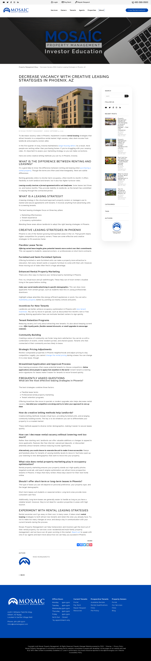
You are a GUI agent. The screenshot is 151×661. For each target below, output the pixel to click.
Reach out (76, 532)
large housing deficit (67, 146)
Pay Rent (77, 605)
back (22, 575)
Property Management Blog (28, 67)
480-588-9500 (141, 2)
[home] (16, 10)
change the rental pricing (56, 355)
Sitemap (109, 646)
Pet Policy (95, 611)
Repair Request (79, 608)
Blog (114, 611)
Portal (75, 602)
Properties (92, 10)
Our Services (117, 605)
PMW (102, 646)
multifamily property (27, 300)
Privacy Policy (118, 646)
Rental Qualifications (99, 605)
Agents (82, 10)
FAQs (93, 608)
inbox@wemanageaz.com (18, 624)
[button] (4, 2)
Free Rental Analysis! (136, 10)
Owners (64, 10)
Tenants (73, 10)
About (101, 10)
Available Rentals (98, 602)
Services (54, 10)
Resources (77, 611)
